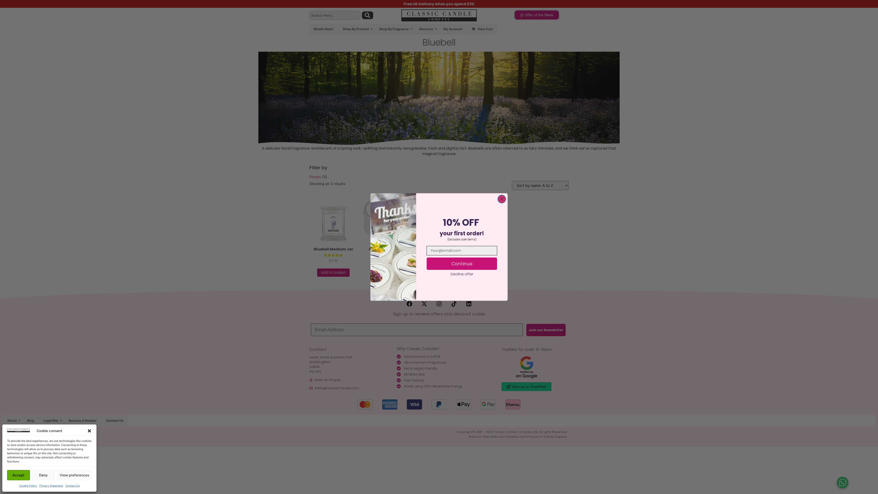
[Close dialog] (502, 199)
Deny (43, 475)
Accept (18, 475)
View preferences (74, 475)
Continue (462, 263)
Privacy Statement (51, 485)
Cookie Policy (28, 485)
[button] (89, 431)
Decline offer (462, 274)
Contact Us (72, 485)
